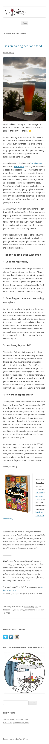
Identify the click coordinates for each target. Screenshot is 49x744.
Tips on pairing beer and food (22, 46)
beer (11, 610)
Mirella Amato (37, 163)
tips (36, 606)
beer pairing (19, 610)
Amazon (39, 492)
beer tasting (29, 606)
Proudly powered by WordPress (15, 739)
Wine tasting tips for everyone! (16, 723)
